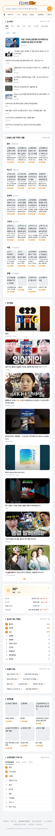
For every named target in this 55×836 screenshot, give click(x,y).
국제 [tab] (29, 26)
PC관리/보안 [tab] (9, 762)
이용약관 (6, 821)
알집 (9, 794)
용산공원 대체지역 (32, 689)
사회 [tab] (23, 26)
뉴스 (18, 15)
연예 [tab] (14, 33)
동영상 (25, 15)
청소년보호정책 (37, 821)
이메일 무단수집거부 (19, 824)
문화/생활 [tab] (44, 26)
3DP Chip (11, 807)
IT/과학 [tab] (36, 26)
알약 (9, 785)
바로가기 (10, 15)
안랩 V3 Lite (11, 780)
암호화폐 (40, 15)
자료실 (32, 15)
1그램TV (49, 15)
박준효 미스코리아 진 (14, 689)
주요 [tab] (6, 26)
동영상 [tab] (18, 762)
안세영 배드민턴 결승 (32, 674)
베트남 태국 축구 (13, 679)
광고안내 (31, 824)
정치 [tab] (12, 26)
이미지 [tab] (30, 762)
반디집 (9, 789)
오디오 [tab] (24, 762)
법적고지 (13, 821)
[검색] (49, 8)
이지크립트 (11, 772)
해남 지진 (10, 684)
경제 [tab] (18, 26)
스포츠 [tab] (7, 33)
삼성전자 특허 (23, 684)
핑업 (9, 767)
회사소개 (39, 824)
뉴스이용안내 (48, 821)
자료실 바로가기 (45, 757)
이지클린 (10, 798)
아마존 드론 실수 (39, 684)
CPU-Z (10, 802)
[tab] (24, 578)
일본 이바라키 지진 (13, 674)
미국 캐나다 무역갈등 (30, 679)
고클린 (9, 776)
